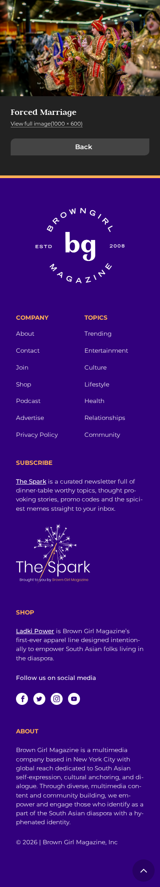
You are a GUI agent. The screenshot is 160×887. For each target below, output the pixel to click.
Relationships (104, 417)
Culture (95, 367)
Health (94, 400)
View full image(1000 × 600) (47, 123)
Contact (28, 350)
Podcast (28, 400)
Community (102, 434)
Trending (98, 333)
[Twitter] (39, 699)
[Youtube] (74, 699)
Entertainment (106, 350)
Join (22, 367)
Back (83, 146)
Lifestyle (96, 384)
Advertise (30, 417)
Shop (23, 384)
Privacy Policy (37, 434)
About (25, 333)
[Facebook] (22, 699)
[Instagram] (57, 699)
